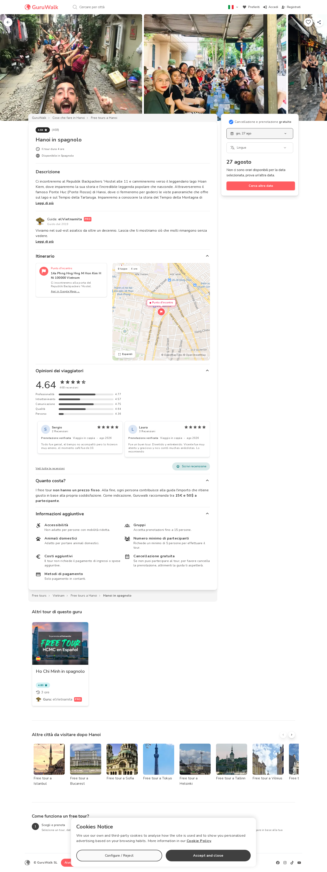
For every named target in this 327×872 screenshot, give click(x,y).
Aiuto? (69, 862)
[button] (161, 312)
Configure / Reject (119, 855)
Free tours (39, 595)
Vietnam (59, 595)
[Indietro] (8, 22)
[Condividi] (319, 22)
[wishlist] (308, 22)
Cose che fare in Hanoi (68, 118)
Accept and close (208, 855)
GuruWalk (39, 118)
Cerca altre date (261, 186)
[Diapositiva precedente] (10, 67)
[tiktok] (292, 863)
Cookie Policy (199, 840)
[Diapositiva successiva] (316, 67)
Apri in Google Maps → (65, 291)
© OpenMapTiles (171, 355)
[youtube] (299, 863)
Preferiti (254, 7)
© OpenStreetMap (194, 355)
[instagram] (285, 863)
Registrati (294, 7)
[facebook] (278, 863)
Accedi (273, 7)
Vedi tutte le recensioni (50, 468)
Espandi (127, 354)
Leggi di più (45, 203)
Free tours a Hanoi (104, 118)
